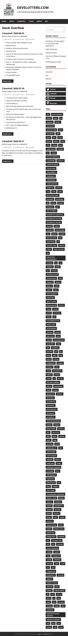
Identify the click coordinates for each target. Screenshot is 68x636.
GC (60, 263)
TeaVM (49, 560)
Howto (61, 305)
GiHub (58, 267)
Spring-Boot (51, 536)
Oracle (57, 459)
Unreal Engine (59, 590)
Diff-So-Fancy (51, 211)
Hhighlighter (51, 305)
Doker (57, 226)
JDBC (58, 344)
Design (60, 203)
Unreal (49, 590)
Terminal (57, 560)
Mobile (49, 425)
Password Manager (53, 467)
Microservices (52, 409)
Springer (61, 536)
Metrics (59, 394)
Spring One (50, 533)
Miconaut (50, 398)
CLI (48, 153)
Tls (48, 567)
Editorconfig (51, 238)
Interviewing (51, 328)
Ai (61, 118)
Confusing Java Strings (53, 62)
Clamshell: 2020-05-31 (13, 141)
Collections (51, 168)
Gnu (60, 278)
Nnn (54, 440)
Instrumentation (53, 321)
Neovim (61, 436)
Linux (49, 378)
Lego (48, 371)
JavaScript (50, 344)
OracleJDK (50, 463)
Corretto (50, 188)
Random (48, 79)
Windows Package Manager (53, 615)
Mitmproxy (50, 417)
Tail (48, 556)
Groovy (49, 286)
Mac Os (60, 378)
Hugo (49, 317)
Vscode (49, 606)
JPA (56, 351)
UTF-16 (59, 594)
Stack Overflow (52, 548)
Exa (60, 238)
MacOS (49, 386)
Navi (48, 436)
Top (53, 567)
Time (56, 563)
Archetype (50, 126)
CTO (48, 191)
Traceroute (51, 575)
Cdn (60, 145)
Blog (60, 137)
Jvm (60, 355)
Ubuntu (49, 579)
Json (48, 355)
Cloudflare (51, 161)
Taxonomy (56, 556)
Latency (49, 367)
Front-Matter (59, 249)
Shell (61, 525)
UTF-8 (48, 598)
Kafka (49, 359)
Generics (50, 267)
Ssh (48, 544)
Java (58, 336)
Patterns (50, 471)
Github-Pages (51, 278)
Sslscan (60, 544)
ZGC (58, 623)
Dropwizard (60, 230)
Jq (61, 351)
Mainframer (58, 386)
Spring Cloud (58, 529)
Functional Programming (51, 258)
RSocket (56, 513)
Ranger (49, 506)
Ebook (54, 234)
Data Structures (52, 195)
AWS (58, 134)
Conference (51, 176)
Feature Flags (51, 245)
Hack (56, 290)
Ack (48, 114)
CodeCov (61, 161)
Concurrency (51, 172)
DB (48, 203)
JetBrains (55, 348)
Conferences (51, 180)
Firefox (61, 245)
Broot (56, 141)
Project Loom (51, 498)
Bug (62, 141)
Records (57, 509)
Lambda (60, 363)
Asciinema (50, 134)
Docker (49, 226)
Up (47, 594)
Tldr (62, 563)
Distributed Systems (54, 218)
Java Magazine (59, 340)
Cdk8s (54, 145)
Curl (53, 191)
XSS (53, 623)
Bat (54, 137)
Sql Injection (56, 540)
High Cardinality (51, 49)
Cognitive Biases (52, 164)
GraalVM (50, 282)
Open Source (51, 452)
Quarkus (58, 502)
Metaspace (50, 394)
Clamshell (31, 39)
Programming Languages (55, 494)
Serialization (51, 525)
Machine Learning (53, 382)
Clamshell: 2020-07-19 (13, 88)
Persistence (51, 482)
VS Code (61, 602)
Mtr (48, 432)
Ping (48, 486)
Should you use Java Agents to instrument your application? (55, 43)
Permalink (50, 479)
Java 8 (49, 340)
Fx (56, 263)
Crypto (58, 188)
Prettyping (50, 490)
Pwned (61, 498)
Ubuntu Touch (52, 583)
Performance (51, 475)
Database (50, 199)
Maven (55, 390)
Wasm (57, 606)
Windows (50, 610)
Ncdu (54, 436)
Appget (57, 122)
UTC (52, 594)
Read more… (7, 81)
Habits (49, 290)
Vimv (48, 602)
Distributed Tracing (54, 222)
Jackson (49, 332)
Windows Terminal (53, 619)
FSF (48, 253)
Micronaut (50, 405)
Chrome (60, 149)
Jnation (49, 351)
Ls (54, 378)
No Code (49, 444)
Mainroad (46, 634)
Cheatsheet (51, 149)
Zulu (61, 627)
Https (49, 313)
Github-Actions (52, 274)
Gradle (58, 282)
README (49, 509)
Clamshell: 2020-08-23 (13, 33)
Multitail (55, 432)
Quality (49, 502)
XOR (48, 623)
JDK (48, 348)
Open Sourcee (51, 456)
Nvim (57, 444)
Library (49, 375)
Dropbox (50, 230)
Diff (57, 207)
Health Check (51, 301)
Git (48, 270)
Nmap (49, 440)
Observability (51, 448)
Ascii (60, 130)
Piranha (55, 486)
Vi (54, 598)
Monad (56, 425)
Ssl (53, 544)
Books (49, 141)
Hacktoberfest (52, 294)
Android (50, 122)
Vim (58, 598)
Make (48, 390)
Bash (48, 137)
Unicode (49, 587)
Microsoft (50, 413)
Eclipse (62, 234)
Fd (58, 241)
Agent (49, 118)
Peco (57, 471)
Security (50, 521)
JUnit (55, 355)
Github (54, 270)
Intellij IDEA (51, 324)
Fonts (49, 249)
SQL (48, 540)
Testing (49, 563)
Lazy (56, 367)
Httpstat (57, 313)
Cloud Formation (53, 157)
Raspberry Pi (59, 506)
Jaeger (57, 332)
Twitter (60, 575)
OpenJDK (49, 459)
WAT (63, 606)
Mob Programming (53, 421)
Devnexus (50, 207)
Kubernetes (51, 363)
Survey (56, 552)
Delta (53, 203)
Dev (47, 75)
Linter (57, 375)
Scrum (62, 517)
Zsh (55, 627)
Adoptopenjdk (57, 114)
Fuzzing (49, 263)
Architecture (51, 130)
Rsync (49, 517)
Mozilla (61, 428)
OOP (60, 448)
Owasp (59, 463)
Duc (48, 234)
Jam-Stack (50, 336)
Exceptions (50, 241)
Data (60, 191)
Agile (55, 118)
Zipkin (49, 627)
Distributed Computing (55, 215)
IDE (54, 317)
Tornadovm (51, 571)
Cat (48, 145)
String (49, 552)
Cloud (54, 153)
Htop (48, 309)
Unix (57, 587)
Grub (56, 286)
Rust (55, 517)
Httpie (55, 309)
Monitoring (51, 428)
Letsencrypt (57, 371)
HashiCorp (50, 297)
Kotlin (56, 359)
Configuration (52, 184)
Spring (49, 529)
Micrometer (51, 402)
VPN (54, 602)
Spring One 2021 (51, 53)
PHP (59, 482)
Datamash (59, 199)
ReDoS (49, 513)
